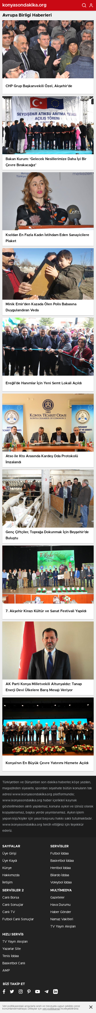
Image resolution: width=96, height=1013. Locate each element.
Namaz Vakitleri (61, 919)
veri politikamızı (51, 1008)
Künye (7, 868)
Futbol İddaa (59, 853)
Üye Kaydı (9, 860)
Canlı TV (8, 912)
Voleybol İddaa (61, 882)
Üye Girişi (9, 853)
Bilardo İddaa (59, 875)
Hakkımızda (10, 875)
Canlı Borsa (10, 897)
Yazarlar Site (11, 949)
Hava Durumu (60, 905)
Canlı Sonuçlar (12, 905)
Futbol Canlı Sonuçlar (18, 919)
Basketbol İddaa (62, 860)
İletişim (7, 882)
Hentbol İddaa (60, 868)
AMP (6, 970)
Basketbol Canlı (13, 963)
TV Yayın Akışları (63, 926)
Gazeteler (57, 897)
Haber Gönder (60, 912)
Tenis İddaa (10, 956)
